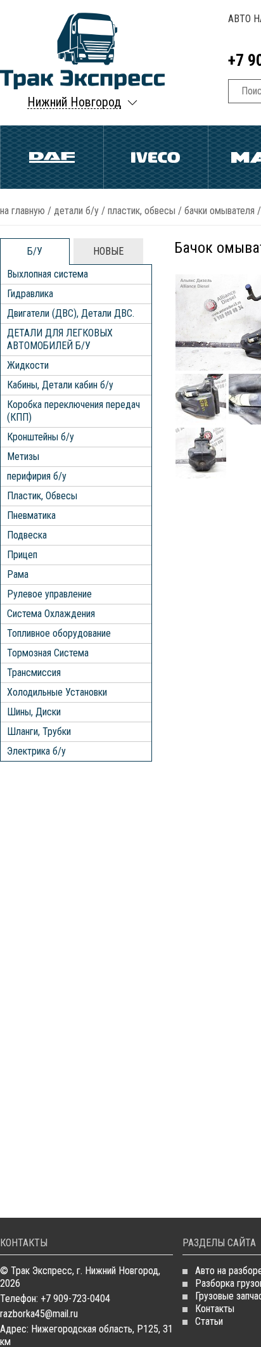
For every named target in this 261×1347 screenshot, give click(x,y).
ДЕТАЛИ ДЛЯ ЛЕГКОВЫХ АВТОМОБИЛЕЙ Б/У (60, 339)
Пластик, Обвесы (141, 211)
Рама (18, 574)
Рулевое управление (49, 594)
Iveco (155, 157)
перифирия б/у (37, 476)
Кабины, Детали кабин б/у (60, 385)
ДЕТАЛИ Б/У (76, 211)
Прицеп (22, 555)
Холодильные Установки (57, 692)
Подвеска (27, 535)
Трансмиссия (34, 673)
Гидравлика (30, 294)
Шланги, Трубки (39, 731)
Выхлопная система (47, 274)
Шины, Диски (34, 712)
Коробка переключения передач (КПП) (73, 411)
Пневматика (31, 515)
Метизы (23, 456)
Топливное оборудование (59, 633)
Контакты (214, 1309)
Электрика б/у (36, 751)
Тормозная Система (48, 653)
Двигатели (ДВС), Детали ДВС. (70, 313)
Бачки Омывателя (219, 211)
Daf (52, 157)
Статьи (209, 1321)
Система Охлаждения (51, 614)
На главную (22, 211)
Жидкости (28, 365)
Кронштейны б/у (40, 437)
